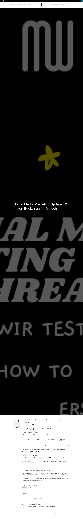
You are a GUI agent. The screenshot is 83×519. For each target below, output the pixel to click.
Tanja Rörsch (17, 426)
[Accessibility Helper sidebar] (82, 1)
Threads (18, 427)
